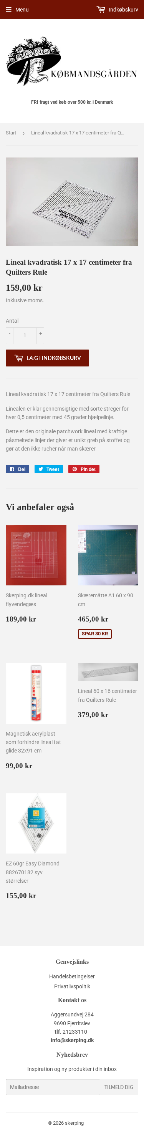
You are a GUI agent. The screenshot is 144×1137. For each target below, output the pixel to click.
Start (11, 133)
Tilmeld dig (118, 1087)
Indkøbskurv (123, 10)
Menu (22, 10)
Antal (12, 321)
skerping (74, 1123)
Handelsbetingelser (72, 976)
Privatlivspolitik (72, 986)
